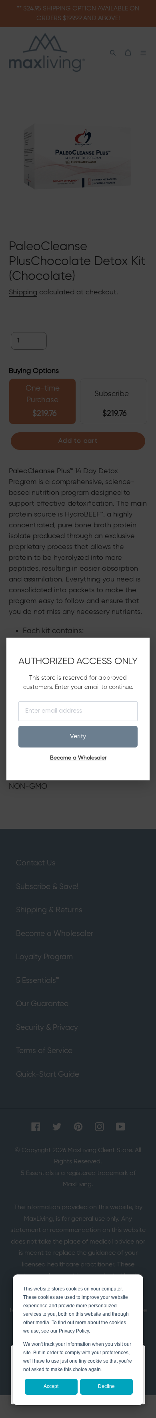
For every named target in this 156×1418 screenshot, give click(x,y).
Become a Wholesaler (78, 758)
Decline (106, 1386)
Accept (51, 1386)
